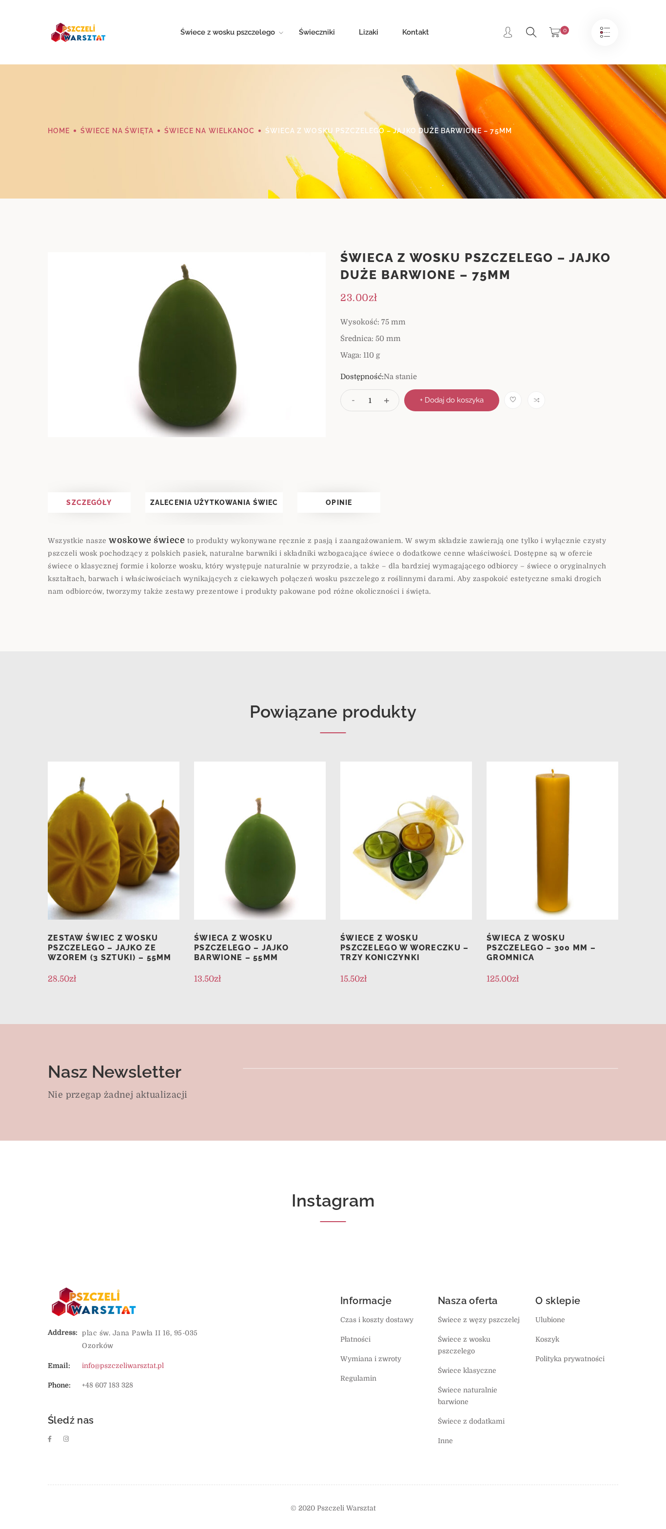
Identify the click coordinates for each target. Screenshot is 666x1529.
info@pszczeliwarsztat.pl (123, 1365)
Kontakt (415, 32)
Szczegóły (89, 502)
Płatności (355, 1339)
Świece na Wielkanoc (209, 131)
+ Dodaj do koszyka (452, 400)
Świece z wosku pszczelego (227, 32)
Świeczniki (317, 32)
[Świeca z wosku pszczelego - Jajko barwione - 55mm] (260, 841)
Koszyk (547, 1339)
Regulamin (358, 1378)
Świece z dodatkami (471, 1421)
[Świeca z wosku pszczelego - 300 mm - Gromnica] (552, 841)
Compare (536, 400)
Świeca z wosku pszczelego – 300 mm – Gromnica (541, 947)
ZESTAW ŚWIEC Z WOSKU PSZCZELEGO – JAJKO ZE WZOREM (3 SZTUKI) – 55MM (110, 947)
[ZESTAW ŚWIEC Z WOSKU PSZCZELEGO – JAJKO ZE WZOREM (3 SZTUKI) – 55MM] (113, 841)
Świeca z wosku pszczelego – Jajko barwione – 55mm (241, 947)
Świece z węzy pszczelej (479, 1320)
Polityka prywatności (570, 1359)
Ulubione (550, 1320)
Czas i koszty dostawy (376, 1320)
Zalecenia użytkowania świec (214, 502)
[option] (187, 344)
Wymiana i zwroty (370, 1359)
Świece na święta (117, 131)
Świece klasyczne (467, 1370)
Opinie (339, 502)
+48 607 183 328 (107, 1385)
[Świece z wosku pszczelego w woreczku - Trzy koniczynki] (406, 841)
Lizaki (368, 32)
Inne (445, 1441)
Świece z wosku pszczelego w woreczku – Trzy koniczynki (404, 947)
